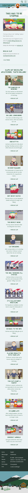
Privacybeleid (13, 464)
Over (3, 466)
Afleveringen (5, 454)
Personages (5, 464)
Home (3, 452)
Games (3, 462)
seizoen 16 (20, 45)
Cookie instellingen (15, 466)
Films (3, 457)
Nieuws (3, 459)
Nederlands (13, 454)
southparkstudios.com (9, 55)
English (12, 452)
